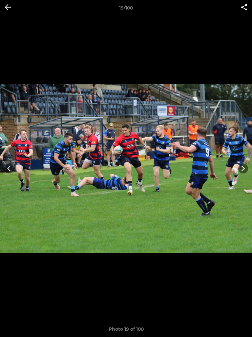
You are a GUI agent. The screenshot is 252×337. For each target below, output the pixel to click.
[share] (244, 8)
